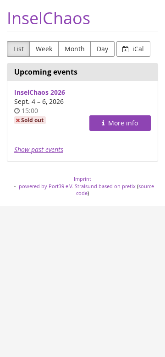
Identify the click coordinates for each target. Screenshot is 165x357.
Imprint (82, 178)
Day (102, 48)
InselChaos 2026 (39, 92)
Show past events (38, 149)
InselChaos (48, 18)
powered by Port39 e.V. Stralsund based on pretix (77, 186)
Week (44, 48)
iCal (137, 48)
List (18, 48)
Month (75, 48)
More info (122, 123)
